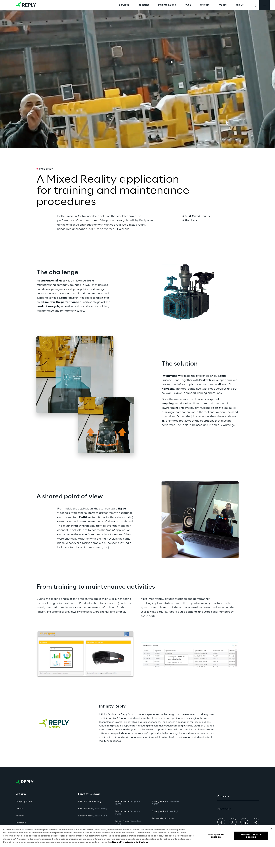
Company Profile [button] (24, 802)
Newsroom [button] (21, 823)
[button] (238, 796)
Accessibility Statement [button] (163, 818)
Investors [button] (20, 816)
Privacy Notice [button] (92, 809)
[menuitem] (124, 5)
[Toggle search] (254, 5)
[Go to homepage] (26, 5)
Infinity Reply (112, 706)
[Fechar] (271, 828)
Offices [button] (19, 809)
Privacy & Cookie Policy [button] (89, 802)
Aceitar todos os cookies (251, 836)
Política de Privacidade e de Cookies (128, 842)
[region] (137, 836)
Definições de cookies (216, 836)
